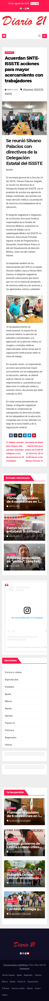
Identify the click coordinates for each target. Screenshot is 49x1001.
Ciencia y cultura (13, 672)
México (8, 701)
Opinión (9, 716)
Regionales (10, 737)
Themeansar (24, 968)
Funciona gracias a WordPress (15, 965)
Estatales (9, 52)
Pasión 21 (10, 723)
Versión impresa (8, 975)
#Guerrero (28, 89)
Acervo (38, 988)
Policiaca (9, 730)
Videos (8, 745)
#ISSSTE (38, 89)
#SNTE (8, 94)
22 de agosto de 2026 (20, 821)
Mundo (8, 708)
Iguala (8, 694)
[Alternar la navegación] (44, 36)
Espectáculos (11, 679)
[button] (39, 36)
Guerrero (38, 975)
